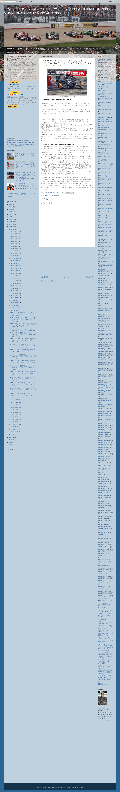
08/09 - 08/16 (15, 271)
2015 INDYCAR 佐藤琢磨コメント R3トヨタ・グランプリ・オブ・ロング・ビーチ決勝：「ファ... (23, 334)
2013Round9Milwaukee (105, 224)
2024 (10, 207)
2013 (10, 437)
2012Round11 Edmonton (105, 98)
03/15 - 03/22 (15, 409)
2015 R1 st (101, 314)
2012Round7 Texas (103, 119)
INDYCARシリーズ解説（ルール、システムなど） (104, 615)
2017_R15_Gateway (104, 510)
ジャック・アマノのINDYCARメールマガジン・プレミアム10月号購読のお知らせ (105, 626)
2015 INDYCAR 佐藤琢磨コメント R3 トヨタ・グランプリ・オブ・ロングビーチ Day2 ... (22, 367)
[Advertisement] (67, 261)
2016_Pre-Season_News (105, 415)
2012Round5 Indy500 (104, 113)
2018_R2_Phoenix (103, 589)
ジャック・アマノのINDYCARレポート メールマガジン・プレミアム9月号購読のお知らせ (105, 646)
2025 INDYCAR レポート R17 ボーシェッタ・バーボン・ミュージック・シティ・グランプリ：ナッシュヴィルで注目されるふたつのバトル (25, 186)
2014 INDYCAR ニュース (105, 235)
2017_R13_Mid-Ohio (104, 505)
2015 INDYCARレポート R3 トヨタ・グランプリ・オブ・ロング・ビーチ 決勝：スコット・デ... (23, 340)
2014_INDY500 (102, 276)
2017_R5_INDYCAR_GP (105, 529)
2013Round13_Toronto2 (105, 179)
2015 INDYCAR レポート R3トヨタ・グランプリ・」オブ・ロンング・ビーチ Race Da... (23, 351)
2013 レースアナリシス (104, 156)
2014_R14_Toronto (103, 285)
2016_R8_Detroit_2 (103, 449)
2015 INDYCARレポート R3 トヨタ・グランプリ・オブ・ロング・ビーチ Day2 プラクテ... (23, 389)
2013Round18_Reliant (104, 198)
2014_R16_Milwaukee (104, 289)
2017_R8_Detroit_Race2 (105, 538)
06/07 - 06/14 (15, 293)
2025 (10, 204)
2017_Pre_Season (103, 495)
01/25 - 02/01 (15, 424)
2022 (10, 212)
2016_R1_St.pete (103, 432)
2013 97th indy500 (103, 127)
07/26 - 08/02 (15, 275)
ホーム (67, 277)
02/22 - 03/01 (15, 417)
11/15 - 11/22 (15, 238)
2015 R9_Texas (102, 318)
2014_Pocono (102, 278)
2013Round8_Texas (104, 222)
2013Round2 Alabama (104, 204)
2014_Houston (102, 271)
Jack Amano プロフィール (15, 52)
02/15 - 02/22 (15, 419)
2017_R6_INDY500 (103, 532)
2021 (10, 214)
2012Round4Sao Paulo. (105, 109)
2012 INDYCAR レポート (105, 74)
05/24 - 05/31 (15, 298)
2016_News (101, 406)
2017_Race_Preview (104, 547)
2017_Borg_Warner (103, 484)
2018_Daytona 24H (103, 571)
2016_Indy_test (102, 398)
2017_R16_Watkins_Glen (105, 512)
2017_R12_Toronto (103, 503)
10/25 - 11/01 (15, 246)
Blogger (81, 787)
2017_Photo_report (103, 490)
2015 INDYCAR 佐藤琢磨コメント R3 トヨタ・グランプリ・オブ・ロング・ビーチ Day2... (23, 384)
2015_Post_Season (103, 344)
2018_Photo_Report (104, 578)
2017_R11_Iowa (102, 501)
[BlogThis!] (68, 193)
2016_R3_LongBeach (104, 436)
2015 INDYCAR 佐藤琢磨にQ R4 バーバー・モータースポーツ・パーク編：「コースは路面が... (22, 314)
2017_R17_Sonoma (104, 516)
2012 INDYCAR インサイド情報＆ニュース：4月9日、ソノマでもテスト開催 (25, 155)
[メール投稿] (62, 192)
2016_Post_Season (103, 413)
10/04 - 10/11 (15, 251)
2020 (10, 216)
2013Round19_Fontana (105, 200)
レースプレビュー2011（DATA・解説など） (104, 676)
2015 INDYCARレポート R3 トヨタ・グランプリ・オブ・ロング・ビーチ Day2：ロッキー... (23, 378)
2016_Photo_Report (104, 411)
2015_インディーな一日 (105, 370)
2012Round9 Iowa (103, 125)
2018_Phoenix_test (103, 576)
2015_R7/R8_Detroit (104, 362)
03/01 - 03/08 (15, 414)
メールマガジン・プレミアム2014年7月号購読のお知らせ (105, 666)
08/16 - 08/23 (15, 268)
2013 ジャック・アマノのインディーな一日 (105, 153)
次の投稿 (44, 277)
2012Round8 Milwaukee (105, 121)
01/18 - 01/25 (15, 427)
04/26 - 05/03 (15, 308)
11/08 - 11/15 (15, 241)
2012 (10, 440)
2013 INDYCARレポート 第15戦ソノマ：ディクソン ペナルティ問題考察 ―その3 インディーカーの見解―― (21, 195)
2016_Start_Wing (103, 458)
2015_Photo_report (103, 342)
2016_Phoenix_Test (103, 409)
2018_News (101, 574)
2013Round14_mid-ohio (105, 183)
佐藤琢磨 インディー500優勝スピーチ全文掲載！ (85, 49)
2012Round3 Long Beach (105, 106)
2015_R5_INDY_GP (104, 360)
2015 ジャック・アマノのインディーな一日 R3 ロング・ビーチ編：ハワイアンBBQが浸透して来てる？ (23, 325)
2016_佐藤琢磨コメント (105, 469)
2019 (10, 219)
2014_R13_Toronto (103, 282)
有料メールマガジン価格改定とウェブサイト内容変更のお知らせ (46, 49)
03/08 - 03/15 (15, 412)
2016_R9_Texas (102, 451)
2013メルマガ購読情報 (104, 228)
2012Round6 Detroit (104, 117)
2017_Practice (102, 493)
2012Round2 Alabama (104, 102)
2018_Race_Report (103, 596)
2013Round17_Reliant (104, 194)
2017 (10, 224)
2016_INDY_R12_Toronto (105, 387)
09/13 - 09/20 (15, 258)
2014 (10, 435)
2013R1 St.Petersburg (104, 164)
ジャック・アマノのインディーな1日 (105, 651)
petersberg (101, 619)
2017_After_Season (103, 479)
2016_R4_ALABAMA (104, 440)
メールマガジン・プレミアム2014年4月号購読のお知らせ (105, 656)
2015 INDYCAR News (104, 310)
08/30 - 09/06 (15, 263)
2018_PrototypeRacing (104, 583)
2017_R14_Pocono (103, 508)
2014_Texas (101, 303)
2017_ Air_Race (102, 475)
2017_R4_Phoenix (103, 526)
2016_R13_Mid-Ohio (104, 425)
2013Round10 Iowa (103, 166)
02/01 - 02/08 (15, 422)
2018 (10, 221)
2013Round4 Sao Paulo (105, 212)
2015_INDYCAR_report (104, 330)
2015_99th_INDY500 (104, 324)
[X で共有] (70, 193)
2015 (10, 229)
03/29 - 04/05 (15, 404)
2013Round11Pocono (104, 168)
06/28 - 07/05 (15, 285)
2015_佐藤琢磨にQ (103, 374)
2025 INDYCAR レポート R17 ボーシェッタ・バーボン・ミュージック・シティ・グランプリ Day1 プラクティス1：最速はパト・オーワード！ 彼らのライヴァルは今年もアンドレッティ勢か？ (25, 176)
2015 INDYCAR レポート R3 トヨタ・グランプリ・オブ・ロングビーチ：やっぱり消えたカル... (22, 319)
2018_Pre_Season (103, 580)
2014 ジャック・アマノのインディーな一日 (105, 255)
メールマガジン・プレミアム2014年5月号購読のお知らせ (105, 661)
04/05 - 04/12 (15, 402)
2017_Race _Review (104, 544)
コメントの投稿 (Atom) (50, 281)
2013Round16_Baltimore (105, 191)
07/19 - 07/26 (15, 278)
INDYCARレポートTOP (14, 49)
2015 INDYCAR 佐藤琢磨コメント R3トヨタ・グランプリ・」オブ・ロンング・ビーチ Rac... (23, 356)
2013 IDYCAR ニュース (104, 130)
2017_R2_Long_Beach (104, 520)
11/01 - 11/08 (15, 243)
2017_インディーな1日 (104, 562)
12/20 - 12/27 (15, 231)
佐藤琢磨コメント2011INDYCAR (103, 684)
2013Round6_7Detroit (104, 218)
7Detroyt (100, 608)
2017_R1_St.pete (103, 518)
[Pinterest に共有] (73, 193)
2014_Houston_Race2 (104, 273)
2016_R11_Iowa (102, 423)
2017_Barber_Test (103, 481)
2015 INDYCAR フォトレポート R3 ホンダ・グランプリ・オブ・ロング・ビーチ (23, 329)
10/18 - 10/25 (15, 248)
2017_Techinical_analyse (105, 556)
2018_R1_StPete (103, 586)
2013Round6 (101, 216)
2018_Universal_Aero (104, 598)
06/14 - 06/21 (15, 290)
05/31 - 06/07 (15, 295)
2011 (10, 442)
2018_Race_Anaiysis (104, 593)
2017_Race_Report (103, 549)
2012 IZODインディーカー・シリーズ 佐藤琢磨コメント (105, 83)
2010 (10, 445)
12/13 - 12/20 (15, 233)
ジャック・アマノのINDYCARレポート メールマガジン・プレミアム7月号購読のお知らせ (105, 633)
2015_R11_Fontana (103, 346)
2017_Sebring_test (103, 551)
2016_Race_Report (103, 454)
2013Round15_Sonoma (105, 187)
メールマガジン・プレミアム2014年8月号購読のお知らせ (105, 672)
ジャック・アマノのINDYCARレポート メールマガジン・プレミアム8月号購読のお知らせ (105, 640)
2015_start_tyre (102, 368)
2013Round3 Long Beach (105, 208)
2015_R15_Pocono (103, 353)
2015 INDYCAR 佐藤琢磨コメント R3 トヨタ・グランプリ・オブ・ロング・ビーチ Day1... (23, 395)
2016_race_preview (103, 463)
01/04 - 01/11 (15, 432)
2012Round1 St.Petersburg (102, 95)
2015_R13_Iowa (102, 349)
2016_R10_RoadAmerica (105, 419)
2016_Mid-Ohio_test (104, 404)
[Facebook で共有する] (71, 193)
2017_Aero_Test (102, 477)
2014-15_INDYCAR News (105, 261)
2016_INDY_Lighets (104, 385)
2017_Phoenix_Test (103, 488)
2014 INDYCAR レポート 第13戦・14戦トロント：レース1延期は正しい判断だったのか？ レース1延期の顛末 (25, 165)
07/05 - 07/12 (15, 283)
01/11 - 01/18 (15, 429)
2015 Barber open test (104, 308)
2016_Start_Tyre (103, 456)
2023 (10, 209)
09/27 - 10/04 (15, 253)
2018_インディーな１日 (105, 600)
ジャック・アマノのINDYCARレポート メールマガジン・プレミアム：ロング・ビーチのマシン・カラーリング (23, 345)
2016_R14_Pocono (103, 427)
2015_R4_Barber (103, 357)
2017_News (101, 486)
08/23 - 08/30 (15, 266)
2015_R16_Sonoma (104, 355)
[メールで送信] (66, 193)
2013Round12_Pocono (104, 172)
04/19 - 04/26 (15, 310)
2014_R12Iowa (102, 280)
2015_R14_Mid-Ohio (104, 351)
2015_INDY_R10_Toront (105, 334)
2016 (10, 226)
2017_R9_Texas (102, 542)
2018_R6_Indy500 (103, 591)
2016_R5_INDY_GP (104, 442)
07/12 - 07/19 (15, 280)
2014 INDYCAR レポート (105, 243)
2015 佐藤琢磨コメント (104, 321)
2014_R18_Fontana (104, 295)
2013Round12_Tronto (104, 176)
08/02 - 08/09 (15, 273)
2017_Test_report (103, 559)
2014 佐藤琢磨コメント (104, 258)
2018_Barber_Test (103, 569)
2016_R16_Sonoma (104, 430)
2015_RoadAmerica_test (105, 364)
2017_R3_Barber (103, 524)
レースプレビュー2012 (104, 679)
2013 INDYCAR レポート (105, 145)
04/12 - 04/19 (15, 399)
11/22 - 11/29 (15, 236)
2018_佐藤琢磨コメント (105, 604)
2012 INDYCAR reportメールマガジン (105, 59)
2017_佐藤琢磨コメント (105, 565)
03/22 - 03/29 (15, 407)
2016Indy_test (102, 382)
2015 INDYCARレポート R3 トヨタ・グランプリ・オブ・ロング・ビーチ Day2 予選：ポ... (23, 373)
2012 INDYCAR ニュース (105, 70)
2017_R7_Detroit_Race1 (105, 535)
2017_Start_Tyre (103, 553)
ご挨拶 (100, 621)
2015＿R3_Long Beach (52, 195)
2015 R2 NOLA (102, 316)
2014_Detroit (101, 269)
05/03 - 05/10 (15, 305)
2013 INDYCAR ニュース (105, 137)
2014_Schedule (102, 297)
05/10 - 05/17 (15, 303)
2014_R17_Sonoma (104, 293)
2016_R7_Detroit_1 (103, 447)
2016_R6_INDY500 (103, 445)
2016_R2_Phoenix (103, 434)
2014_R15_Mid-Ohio (104, 287)
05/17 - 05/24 (15, 300)
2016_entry (101, 460)
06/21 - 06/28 (15, 288)
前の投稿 (89, 277)
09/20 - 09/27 (15, 256)
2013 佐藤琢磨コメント (104, 160)
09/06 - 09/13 (15, 261)
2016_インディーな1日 (104, 465)
